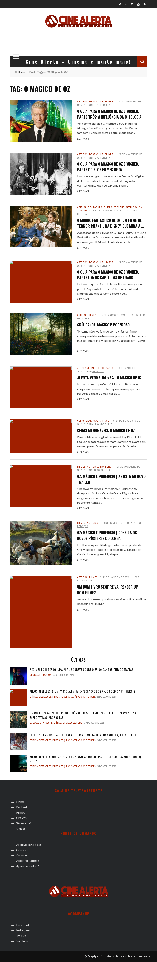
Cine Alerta (107, 956)
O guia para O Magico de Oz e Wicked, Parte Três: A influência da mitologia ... (111, 114)
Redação (98, 371)
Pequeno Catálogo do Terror (78, 696)
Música (47, 675)
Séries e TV (23, 823)
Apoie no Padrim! (27, 866)
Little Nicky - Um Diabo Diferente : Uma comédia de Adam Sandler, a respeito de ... (85, 735)
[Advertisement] (78, 41)
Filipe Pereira (101, 105)
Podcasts (107, 368)
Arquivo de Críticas (29, 844)
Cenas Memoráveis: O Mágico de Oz (106, 430)
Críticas (21, 818)
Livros (109, 262)
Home (20, 801)
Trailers (105, 466)
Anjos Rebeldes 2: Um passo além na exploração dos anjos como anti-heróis (82, 691)
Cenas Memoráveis (89, 420)
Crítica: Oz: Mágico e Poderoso (103, 325)
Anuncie (21, 855)
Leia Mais (83, 138)
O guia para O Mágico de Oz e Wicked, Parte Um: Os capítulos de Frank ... (108, 275)
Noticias (92, 466)
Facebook (23, 925)
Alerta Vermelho (88, 368)
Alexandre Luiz (102, 424)
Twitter (21, 935)
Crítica (82, 207)
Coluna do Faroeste (41, 722)
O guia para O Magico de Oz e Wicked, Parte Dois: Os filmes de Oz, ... (108, 166)
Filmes (109, 101)
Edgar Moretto (87, 580)
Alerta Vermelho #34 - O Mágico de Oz (109, 378)
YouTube (22, 941)
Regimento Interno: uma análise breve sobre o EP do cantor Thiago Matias (81, 669)
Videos (20, 828)
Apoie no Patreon (27, 860)
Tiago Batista (101, 470)
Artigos (82, 101)
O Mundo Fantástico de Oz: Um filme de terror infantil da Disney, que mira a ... (110, 223)
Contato (21, 850)
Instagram (23, 930)
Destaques (96, 101)
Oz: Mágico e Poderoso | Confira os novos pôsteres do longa (107, 535)
